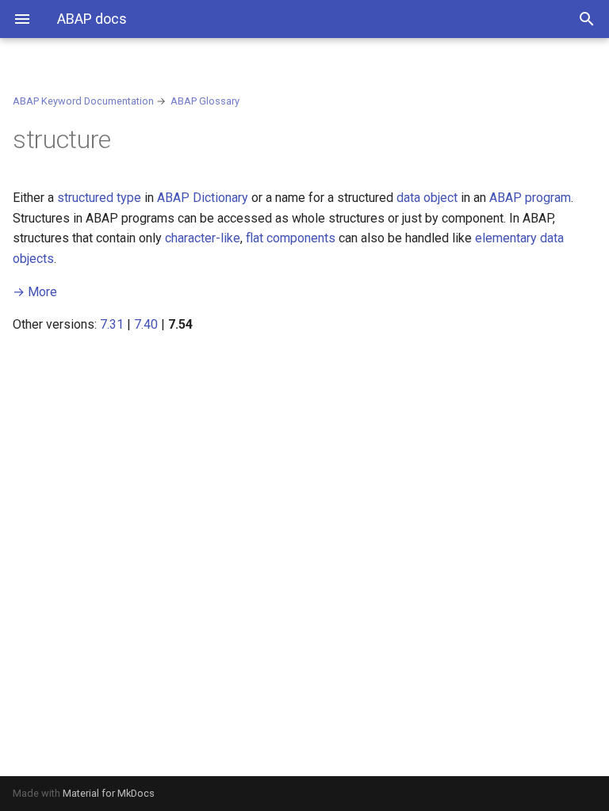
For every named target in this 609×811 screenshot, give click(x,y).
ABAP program (530, 197)
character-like (202, 238)
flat (254, 238)
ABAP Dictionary (202, 197)
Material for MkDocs (109, 793)
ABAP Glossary (204, 101)
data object (427, 197)
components (300, 238)
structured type (99, 197)
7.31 (112, 324)
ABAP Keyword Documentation (83, 101)
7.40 (146, 324)
